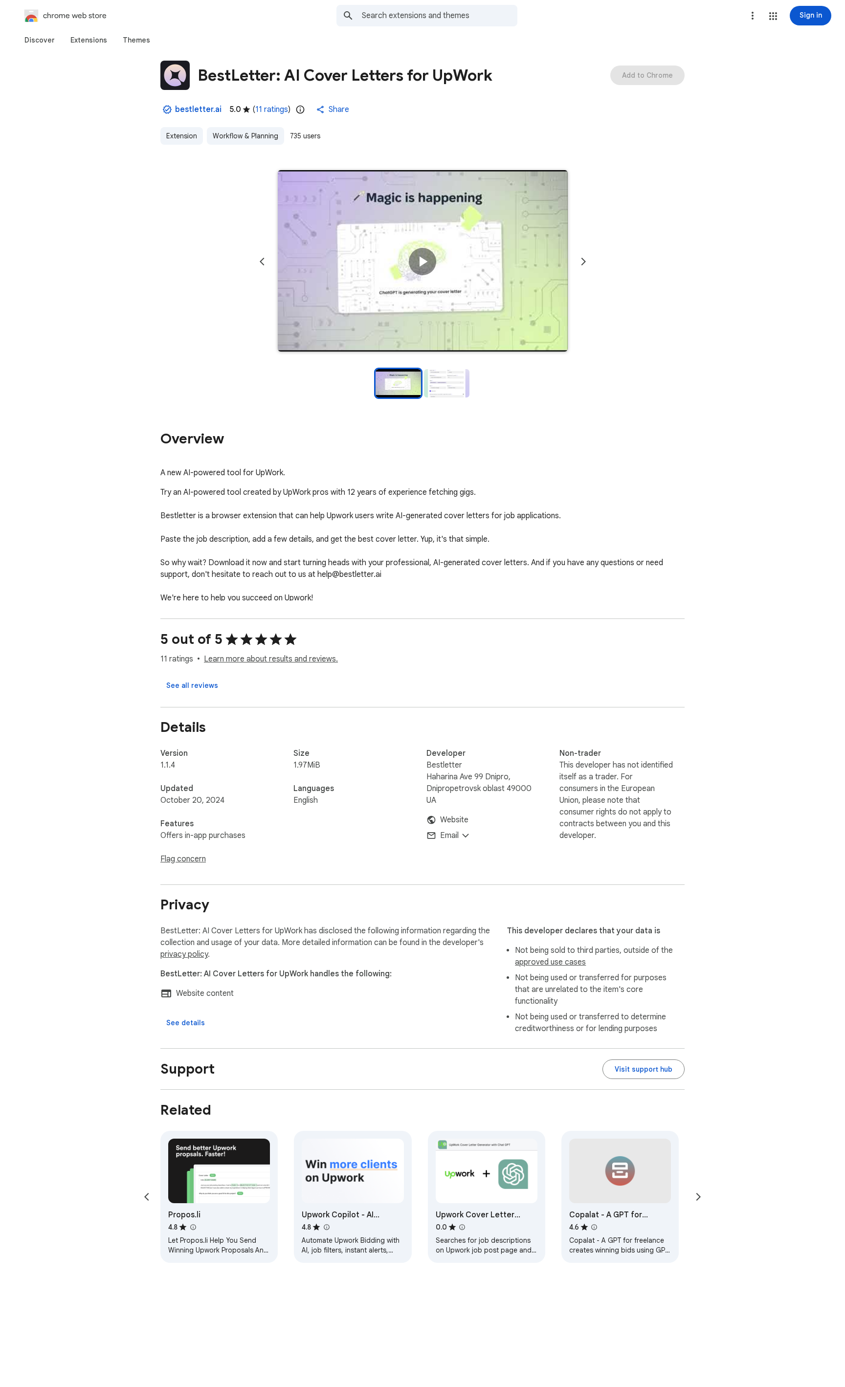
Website (454, 820)
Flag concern (183, 859)
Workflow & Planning (245, 136)
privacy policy (184, 954)
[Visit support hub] (643, 1069)
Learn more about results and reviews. (271, 659)
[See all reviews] (192, 685)
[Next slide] (583, 261)
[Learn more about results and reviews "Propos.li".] (192, 1227)
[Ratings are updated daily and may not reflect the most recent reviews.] (300, 109)
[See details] (185, 1023)
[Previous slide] (262, 261)
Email (449, 835)
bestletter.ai (198, 109)
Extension (181, 136)
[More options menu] (752, 15)
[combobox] (439, 16)
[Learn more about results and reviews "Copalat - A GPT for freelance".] (594, 1227)
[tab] (40, 40)
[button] (773, 16)
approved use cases (550, 962)
